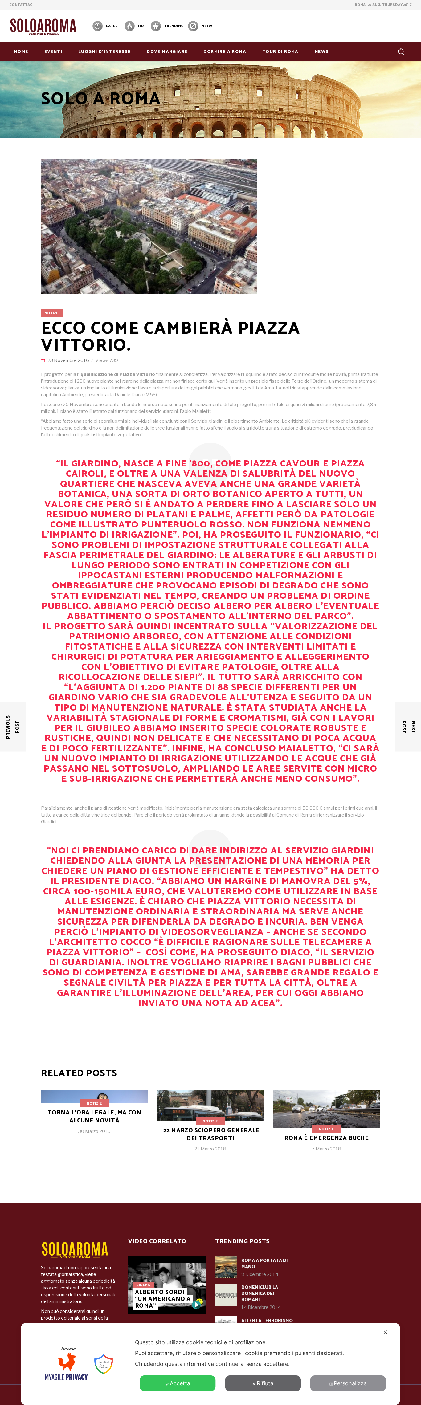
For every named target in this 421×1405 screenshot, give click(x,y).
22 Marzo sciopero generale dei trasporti (211, 1134)
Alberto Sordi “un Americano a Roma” (163, 1299)
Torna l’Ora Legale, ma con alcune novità (94, 1117)
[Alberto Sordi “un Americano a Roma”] (196, 1305)
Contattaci (21, 5)
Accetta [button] (180, 1383)
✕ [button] (385, 1332)
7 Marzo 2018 (326, 1149)
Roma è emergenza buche (326, 1138)
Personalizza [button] (350, 1383)
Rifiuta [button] (265, 1383)
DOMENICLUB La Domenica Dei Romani (259, 1294)
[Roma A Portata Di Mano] (226, 1267)
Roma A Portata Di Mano (264, 1264)
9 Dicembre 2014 (259, 1274)
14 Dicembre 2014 (261, 1307)
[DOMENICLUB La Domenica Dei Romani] (226, 1295)
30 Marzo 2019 (94, 1131)
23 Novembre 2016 (68, 360)
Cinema (143, 1285)
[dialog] (210, 1364)
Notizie (51, 313)
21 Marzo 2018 (210, 1149)
